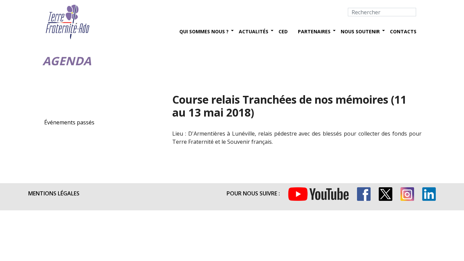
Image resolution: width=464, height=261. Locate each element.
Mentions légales (53, 193)
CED (283, 31)
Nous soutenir (360, 31)
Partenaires (314, 31)
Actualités (253, 31)
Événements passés (69, 122)
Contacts (403, 31)
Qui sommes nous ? (204, 31)
